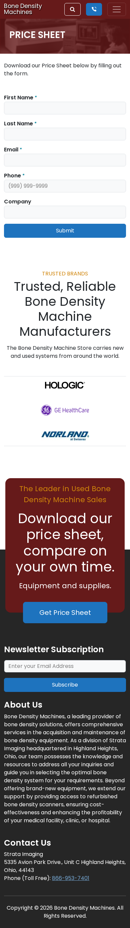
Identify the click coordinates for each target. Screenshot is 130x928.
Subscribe (65, 685)
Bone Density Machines (23, 9)
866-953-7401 (70, 878)
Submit (65, 230)
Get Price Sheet (65, 612)
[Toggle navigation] (116, 9)
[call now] (94, 9)
